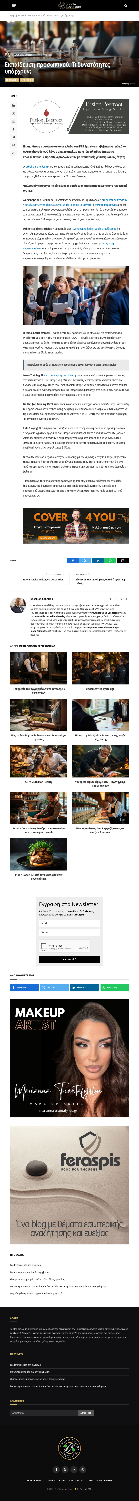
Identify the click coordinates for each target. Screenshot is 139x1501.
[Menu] (14, 5)
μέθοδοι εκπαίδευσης (37, 166)
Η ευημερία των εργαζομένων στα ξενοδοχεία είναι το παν (39, 690)
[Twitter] (13, 113)
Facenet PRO (86, 1489)
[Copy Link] (13, 153)
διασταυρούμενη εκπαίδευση (59, 375)
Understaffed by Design (100, 689)
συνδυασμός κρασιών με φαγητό (73, 205)
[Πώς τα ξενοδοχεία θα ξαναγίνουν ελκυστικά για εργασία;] (38, 715)
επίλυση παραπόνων (105, 205)
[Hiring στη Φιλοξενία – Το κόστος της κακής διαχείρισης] (100, 715)
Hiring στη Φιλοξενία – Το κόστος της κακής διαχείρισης (100, 737)
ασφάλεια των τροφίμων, (39, 205)
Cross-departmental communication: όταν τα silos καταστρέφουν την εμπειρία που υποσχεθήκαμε (58, 1286)
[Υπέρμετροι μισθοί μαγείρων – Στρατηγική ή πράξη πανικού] (100, 761)
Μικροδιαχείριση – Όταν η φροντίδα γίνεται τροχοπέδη (36, 1293)
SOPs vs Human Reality (38, 782)
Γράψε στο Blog (56, 1480)
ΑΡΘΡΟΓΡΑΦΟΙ (34, 1480)
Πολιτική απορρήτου (100, 1480)
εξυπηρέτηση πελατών (114, 200)
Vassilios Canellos (24, 55)
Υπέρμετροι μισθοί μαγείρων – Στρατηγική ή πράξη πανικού (100, 783)
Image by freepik (128, 83)
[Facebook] (13, 129)
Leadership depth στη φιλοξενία (25, 1265)
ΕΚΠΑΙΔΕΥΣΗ (12, 80)
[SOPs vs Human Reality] (38, 761)
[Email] (13, 121)
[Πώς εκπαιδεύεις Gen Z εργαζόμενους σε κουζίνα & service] (100, 808)
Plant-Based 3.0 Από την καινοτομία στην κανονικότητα (38, 876)
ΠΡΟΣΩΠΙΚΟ (27, 80)
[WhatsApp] (13, 145)
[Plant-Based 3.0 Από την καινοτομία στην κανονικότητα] (38, 854)
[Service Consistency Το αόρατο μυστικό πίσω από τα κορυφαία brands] (38, 808)
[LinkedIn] (13, 105)
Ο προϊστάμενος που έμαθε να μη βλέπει (29, 1272)
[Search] (125, 5)
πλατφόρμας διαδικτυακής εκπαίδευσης (94, 229)
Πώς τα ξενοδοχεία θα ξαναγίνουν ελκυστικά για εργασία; (38, 737)
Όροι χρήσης (76, 1480)
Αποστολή (69, 959)
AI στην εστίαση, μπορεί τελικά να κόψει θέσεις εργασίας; (37, 1279)
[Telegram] (13, 137)
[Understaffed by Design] (100, 668)
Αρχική (13, 15)
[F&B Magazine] (69, 5)
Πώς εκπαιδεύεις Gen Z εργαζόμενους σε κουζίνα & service (100, 830)
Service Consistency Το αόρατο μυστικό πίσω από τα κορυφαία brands (38, 830)
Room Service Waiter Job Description (43, 579)
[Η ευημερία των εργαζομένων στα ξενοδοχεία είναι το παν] (38, 668)
